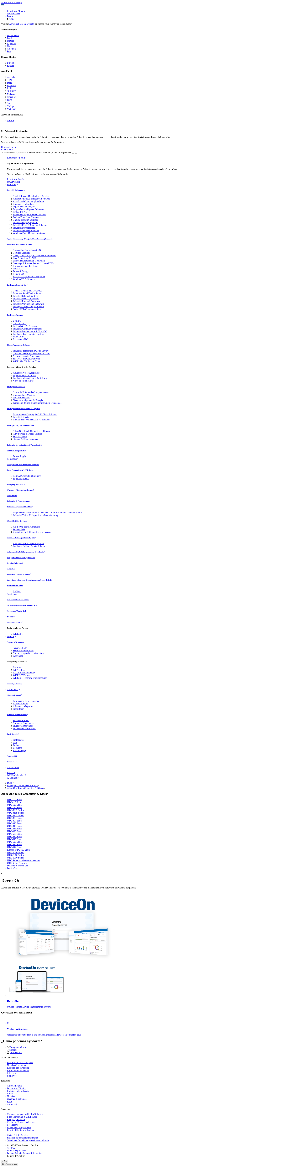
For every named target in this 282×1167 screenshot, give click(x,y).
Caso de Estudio (14, 1085)
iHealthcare (12, 495)
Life (15, 742)
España (10, 65)
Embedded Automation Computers (29, 260)
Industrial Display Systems (25, 222)
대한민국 (11, 91)
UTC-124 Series (14, 807)
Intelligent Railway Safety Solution (29, 546)
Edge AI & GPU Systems (25, 326)
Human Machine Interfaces (25, 266)
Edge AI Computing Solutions (27, 476)
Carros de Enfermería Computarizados (30, 392)
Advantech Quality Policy (17, 611)
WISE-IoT (18, 634)
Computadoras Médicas (24, 395)
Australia (11, 77)
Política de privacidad (17, 1150)
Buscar (10, 16)
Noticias (11, 1096)
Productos (11, 184)
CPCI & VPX (19, 323)
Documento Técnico (16, 1088)
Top (5, 1161)
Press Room (18, 709)
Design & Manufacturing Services (21, 557)
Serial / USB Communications (27, 309)
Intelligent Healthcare (16, 386)
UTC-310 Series (14, 823)
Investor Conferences (23, 726)
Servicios (11, 594)
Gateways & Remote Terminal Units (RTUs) (33, 263)
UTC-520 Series (14, 842)
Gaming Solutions (14, 563)
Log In (22, 11)
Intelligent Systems (15, 315)
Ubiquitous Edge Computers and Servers (32, 532)
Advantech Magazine (23, 706)
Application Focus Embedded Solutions (31, 198)
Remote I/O (18, 274)
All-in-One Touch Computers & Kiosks (31, 431)
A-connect (12, 1104)
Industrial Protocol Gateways (26, 301)
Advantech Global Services (18, 600)
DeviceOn (12, 868)
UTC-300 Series (14, 818)
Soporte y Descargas (15, 642)
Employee (11, 762)
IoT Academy (19, 670)
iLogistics (11, 569)
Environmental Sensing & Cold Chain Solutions (35, 414)
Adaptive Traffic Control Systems (28, 543)
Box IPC (17, 321)
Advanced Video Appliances (26, 373)
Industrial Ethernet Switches (26, 296)
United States (13, 35)
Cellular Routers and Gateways (27, 290)
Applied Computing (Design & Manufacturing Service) (29, 239)
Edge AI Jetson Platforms (24, 375)
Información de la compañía (26, 701)
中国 (9, 80)
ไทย (9, 103)
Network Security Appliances (26, 356)
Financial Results (21, 720)
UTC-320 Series (14, 831)
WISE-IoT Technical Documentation (30, 678)
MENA (10, 120)
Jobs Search (12, 1073)
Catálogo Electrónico (17, 1099)
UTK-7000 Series (15, 855)
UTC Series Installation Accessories (23, 860)
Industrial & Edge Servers (18, 501)
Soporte (10, 636)
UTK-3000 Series (15, 852)
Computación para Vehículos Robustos (23, 464)
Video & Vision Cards (23, 380)
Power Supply (19, 456)
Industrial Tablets (21, 417)
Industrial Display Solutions (18, 574)
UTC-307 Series (14, 820)
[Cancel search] (76, 153)
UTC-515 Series (14, 839)
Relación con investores (17, 715)
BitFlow (17, 591)
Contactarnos (13, 767)
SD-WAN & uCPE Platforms (26, 358)
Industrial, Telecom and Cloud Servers (30, 350)
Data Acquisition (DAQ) (24, 258)
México (10, 41)
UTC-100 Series (14, 799)
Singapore (11, 97)
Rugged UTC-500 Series (18, 850)
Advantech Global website (21, 24)
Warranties (18, 656)
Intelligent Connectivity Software (28, 306)
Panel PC (17, 268)
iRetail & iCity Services (17, 521)
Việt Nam (11, 109)
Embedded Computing (16, 190)
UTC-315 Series (14, 826)
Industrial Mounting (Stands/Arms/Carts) (24, 445)
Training (17, 745)
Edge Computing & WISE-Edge (20, 470)
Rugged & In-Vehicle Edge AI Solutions (31, 419)
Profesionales (12, 734)
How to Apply (19, 750)
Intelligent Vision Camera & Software (30, 378)
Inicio (9, 783)
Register (5, 147)
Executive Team (20, 703)
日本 (9, 88)
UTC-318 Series (14, 828)
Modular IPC (19, 336)
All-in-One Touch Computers (26, 526)
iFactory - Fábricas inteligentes (20, 490)
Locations (17, 748)
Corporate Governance (23, 723)
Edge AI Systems (21, 478)
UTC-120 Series (14, 805)
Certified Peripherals (16, 450)
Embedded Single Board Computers (29, 214)
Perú (9, 51)
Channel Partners (14, 622)
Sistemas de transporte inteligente (21, 538)
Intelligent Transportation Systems (28, 334)
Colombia (11, 48)
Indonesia (11, 85)
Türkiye (10, 106)
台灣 (9, 99)
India (9, 83)
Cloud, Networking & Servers (19, 345)
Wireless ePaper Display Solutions (29, 233)
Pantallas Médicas (21, 397)
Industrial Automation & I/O (19, 244)
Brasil (9, 38)
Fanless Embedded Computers (27, 217)
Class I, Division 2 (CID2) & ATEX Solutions (34, 255)
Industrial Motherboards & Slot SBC (30, 331)
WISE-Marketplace (16, 775)
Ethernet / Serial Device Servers (27, 293)
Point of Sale (19, 529)
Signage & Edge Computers (26, 439)
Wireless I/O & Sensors (24, 279)
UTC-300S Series (15, 810)
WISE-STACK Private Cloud (27, 361)
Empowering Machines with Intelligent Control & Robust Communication (47, 512)
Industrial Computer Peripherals (27, 328)
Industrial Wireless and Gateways (28, 304)
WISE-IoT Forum (21, 675)
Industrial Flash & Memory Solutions (30, 225)
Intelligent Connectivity (17, 285)
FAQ (9, 1101)
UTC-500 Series (14, 834)
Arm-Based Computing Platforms (28, 201)
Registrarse (12, 11)
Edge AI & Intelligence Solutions (28, 209)
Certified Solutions (21, 252)
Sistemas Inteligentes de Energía (28, 400)
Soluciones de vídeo (15, 585)
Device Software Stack (17, 865)
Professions (18, 740)
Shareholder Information (24, 728)
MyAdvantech (13, 13)
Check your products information (28, 653)
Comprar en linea (18, 1047)
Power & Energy (21, 271)
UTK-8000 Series (15, 857)
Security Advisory (14, 684)
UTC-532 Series (14, 844)
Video (10, 1093)
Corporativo (12, 689)
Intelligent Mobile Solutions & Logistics (23, 409)
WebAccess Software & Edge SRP (29, 276)
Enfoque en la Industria (18, 1091)
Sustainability (13, 756)
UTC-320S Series (15, 815)
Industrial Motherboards (24, 228)
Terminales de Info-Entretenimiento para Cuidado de (37, 403)
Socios (10, 616)
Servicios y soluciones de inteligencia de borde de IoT (29, 580)
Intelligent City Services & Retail (20, 425)
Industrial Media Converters (26, 298)
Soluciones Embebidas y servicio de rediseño (25, 552)
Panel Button (7, 149)
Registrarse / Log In (16, 157)
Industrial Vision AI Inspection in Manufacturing (35, 515)
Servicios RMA (20, 648)
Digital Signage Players (24, 206)
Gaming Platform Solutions (25, 220)
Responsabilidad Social (18, 1070)
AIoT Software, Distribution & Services (31, 196)
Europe (10, 63)
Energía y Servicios (15, 484)
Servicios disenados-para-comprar (21, 605)
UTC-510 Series (14, 836)
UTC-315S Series (15, 812)
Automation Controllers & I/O (27, 250)
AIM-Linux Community (24, 672)
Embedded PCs (20, 212)
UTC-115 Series (14, 802)
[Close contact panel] (2, 1018)
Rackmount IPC (20, 339)
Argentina (11, 43)
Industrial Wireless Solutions (26, 230)
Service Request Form (23, 650)
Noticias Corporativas (17, 1065)
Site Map (11, 1148)
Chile (11, 19)
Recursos (17, 667)
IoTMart (11, 772)
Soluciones (12, 459)
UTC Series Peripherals (18, 863)
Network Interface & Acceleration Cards (31, 353)
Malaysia (11, 94)
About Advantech (14, 695)
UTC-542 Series (14, 847)
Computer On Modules (23, 204)
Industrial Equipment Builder (19, 507)
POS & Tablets (20, 436)
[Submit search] (73, 153)
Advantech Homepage (11, 2)
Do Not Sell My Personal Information (24, 1153)
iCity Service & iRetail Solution (27, 433)
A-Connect (12, 778)
